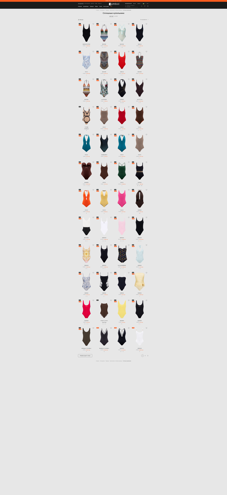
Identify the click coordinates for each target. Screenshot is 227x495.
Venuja (139, 44)
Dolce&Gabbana (122, 265)
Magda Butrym (86, 44)
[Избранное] (145, 6)
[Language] (144, 4)
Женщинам (81, 3)
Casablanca (104, 154)
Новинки (80, 6)
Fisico (104, 127)
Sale (111, 6)
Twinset (122, 99)
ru (147, 3)
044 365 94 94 (128, 3)
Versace (104, 237)
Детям (92, 3)
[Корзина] (148, 6)
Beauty (100, 3)
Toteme (86, 127)
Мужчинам (87, 3)
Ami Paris (86, 237)
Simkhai (140, 265)
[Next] (148, 356)
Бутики (134, 3)
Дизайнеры (85, 6)
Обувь (96, 6)
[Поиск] (126, 6)
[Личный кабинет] (141, 6)
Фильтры (81, 19)
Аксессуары (106, 6)
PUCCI (86, 71)
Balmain (86, 182)
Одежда (92, 6)
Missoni (104, 44)
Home (96, 3)
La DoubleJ (104, 99)
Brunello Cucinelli (86, 348)
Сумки (100, 6)
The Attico (139, 99)
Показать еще (85, 355)
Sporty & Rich (104, 320)
